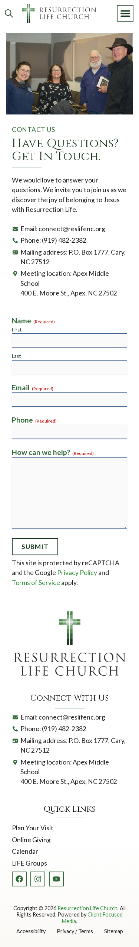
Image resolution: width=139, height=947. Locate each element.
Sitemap (113, 931)
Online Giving (31, 840)
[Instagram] (37, 879)
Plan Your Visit (32, 828)
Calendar (25, 851)
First (16, 330)
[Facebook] (19, 879)
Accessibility (31, 931)
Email (32, 387)
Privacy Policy (77, 572)
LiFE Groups (29, 863)
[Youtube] (56, 879)
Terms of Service (36, 582)
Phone (34, 420)
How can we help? (53, 452)
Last (16, 356)
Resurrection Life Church (87, 908)
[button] (125, 13)
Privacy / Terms (75, 931)
